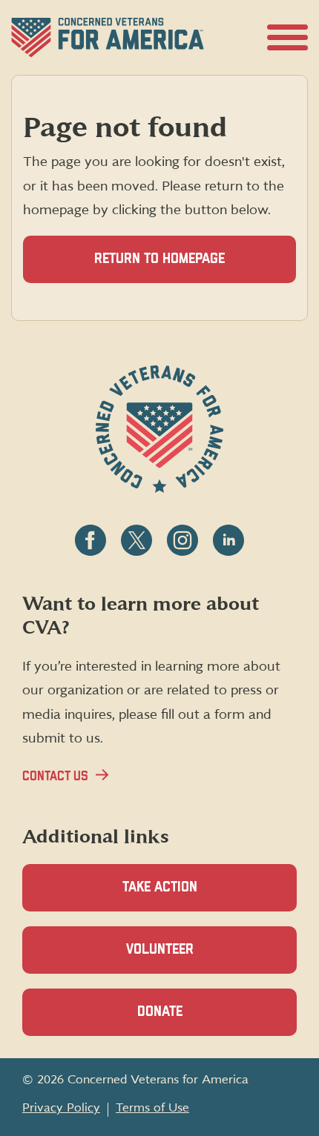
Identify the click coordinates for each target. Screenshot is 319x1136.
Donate (185, 1020)
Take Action (159, 887)
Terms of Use (152, 1108)
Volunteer (185, 958)
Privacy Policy (61, 1108)
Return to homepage (159, 259)
